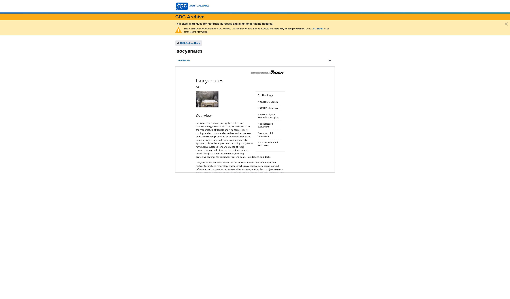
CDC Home (317, 28)
